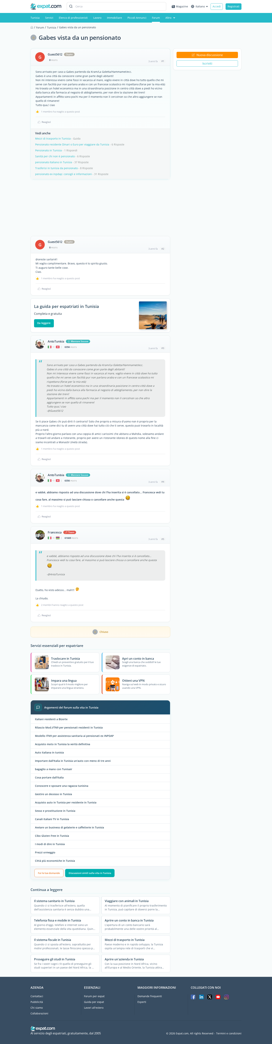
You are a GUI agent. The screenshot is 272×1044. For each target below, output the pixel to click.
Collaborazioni (39, 1013)
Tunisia (35, 17)
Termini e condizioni (228, 1033)
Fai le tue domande (49, 873)
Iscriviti (207, 63)
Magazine (182, 6)
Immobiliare (114, 17)
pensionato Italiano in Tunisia (53, 162)
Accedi (217, 6)
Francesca (55, 532)
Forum (156, 17)
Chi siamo (37, 1007)
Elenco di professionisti (73, 17)
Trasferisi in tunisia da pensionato (56, 168)
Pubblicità (37, 1002)
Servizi (49, 17)
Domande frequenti (149, 996)
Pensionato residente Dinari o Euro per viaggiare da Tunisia (72, 144)
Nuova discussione (210, 55)
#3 (162, 348)
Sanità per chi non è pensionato (55, 156)
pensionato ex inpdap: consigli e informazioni (63, 174)
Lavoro (97, 17)
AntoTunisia (56, 341)
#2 (162, 248)
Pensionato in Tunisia (48, 150)
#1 (162, 61)
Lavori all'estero (93, 1007)
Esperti (141, 1002)
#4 (162, 481)
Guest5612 (55, 54)
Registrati (233, 6)
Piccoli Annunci (136, 17)
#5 (162, 539)
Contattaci (37, 996)
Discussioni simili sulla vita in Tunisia (90, 873)
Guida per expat (94, 1002)
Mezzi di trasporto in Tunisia (53, 138)
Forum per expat (94, 996)
